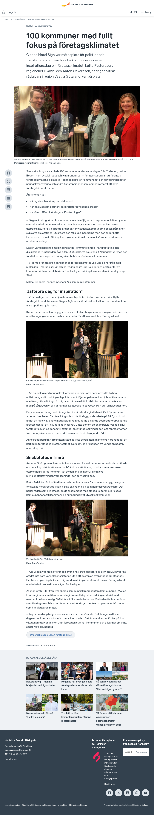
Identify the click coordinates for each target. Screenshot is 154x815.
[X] (8, 181)
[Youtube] (145, 792)
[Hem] (77, 4)
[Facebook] (8, 173)
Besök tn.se (109, 784)
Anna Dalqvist (142, 805)
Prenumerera (141, 752)
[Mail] (8, 198)
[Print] (8, 206)
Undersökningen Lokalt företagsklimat (51, 634)
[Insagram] (136, 792)
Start (7, 19)
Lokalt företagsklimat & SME (41, 19)
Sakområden (19, 19)
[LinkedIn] (8, 189)
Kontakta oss (11, 759)
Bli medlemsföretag (78, 805)
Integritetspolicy (12, 805)
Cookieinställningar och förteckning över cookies (44, 805)
